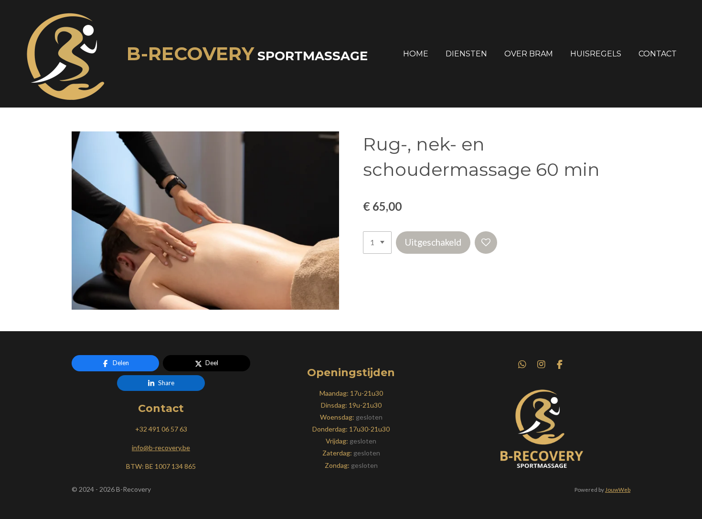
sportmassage (247, 56)
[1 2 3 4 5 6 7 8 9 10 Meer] (377, 242)
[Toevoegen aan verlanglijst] (486, 242)
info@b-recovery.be (161, 447)
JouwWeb (617, 489)
